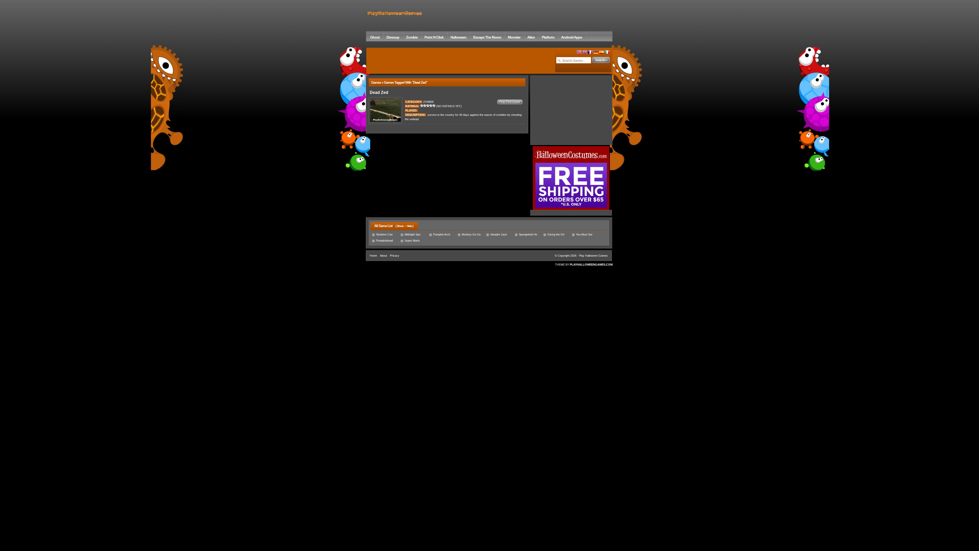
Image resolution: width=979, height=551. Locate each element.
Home (373, 255)
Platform (548, 37)
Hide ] (410, 226)
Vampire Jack (498, 234)
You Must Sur (584, 234)
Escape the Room (487, 37)
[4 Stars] (430, 105)
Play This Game (509, 101)
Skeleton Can (384, 234)
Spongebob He (528, 234)
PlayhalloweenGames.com (591, 264)
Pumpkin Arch (441, 234)
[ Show (400, 226)
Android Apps (571, 37)
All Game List (382, 226)
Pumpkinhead (384, 240)
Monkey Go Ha (471, 234)
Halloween (458, 37)
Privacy (394, 255)
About (383, 255)
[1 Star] (421, 105)
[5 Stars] (433, 105)
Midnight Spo (412, 234)
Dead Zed (378, 92)
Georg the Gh (555, 234)
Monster (514, 37)
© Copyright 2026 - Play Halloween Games (581, 255)
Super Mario (412, 240)
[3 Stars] (427, 105)
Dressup (393, 37)
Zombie (412, 37)
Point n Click (434, 37)
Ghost (375, 37)
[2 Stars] (424, 105)
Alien (531, 37)
